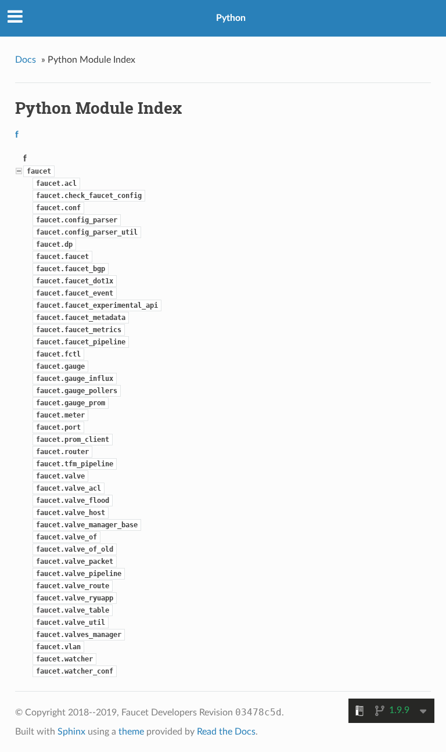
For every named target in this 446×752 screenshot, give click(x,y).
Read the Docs (226, 731)
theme (131, 731)
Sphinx (71, 731)
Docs (25, 59)
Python (231, 18)
